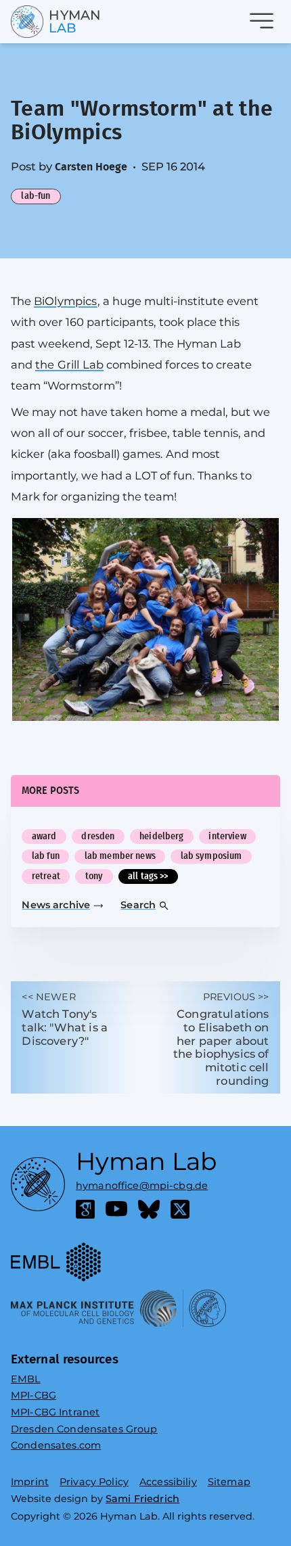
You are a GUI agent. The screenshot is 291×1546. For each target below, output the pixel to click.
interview (227, 836)
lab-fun (35, 196)
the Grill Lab (69, 364)
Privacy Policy (94, 1482)
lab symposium (211, 856)
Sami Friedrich (142, 1499)
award (44, 836)
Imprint (30, 1482)
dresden (97, 836)
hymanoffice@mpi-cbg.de (142, 1182)
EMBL (26, 1379)
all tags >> (148, 876)
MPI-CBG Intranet (55, 1412)
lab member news (120, 856)
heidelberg (161, 836)
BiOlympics (65, 301)
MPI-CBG (33, 1395)
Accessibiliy (168, 1482)
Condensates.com (56, 1445)
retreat (46, 876)
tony (94, 876)
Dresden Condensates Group (84, 1429)
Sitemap (229, 1482)
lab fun (46, 856)
